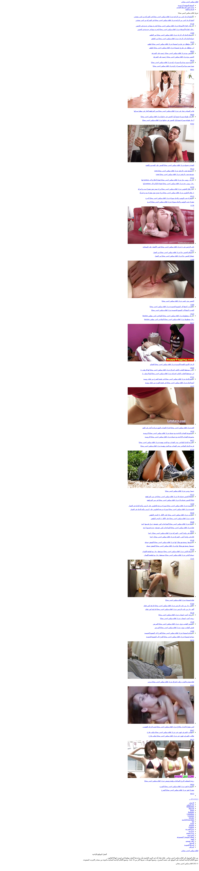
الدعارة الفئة (189, 9)
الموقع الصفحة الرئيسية (186, 5)
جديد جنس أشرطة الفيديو (185, 7)
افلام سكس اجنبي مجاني (189, 2)
